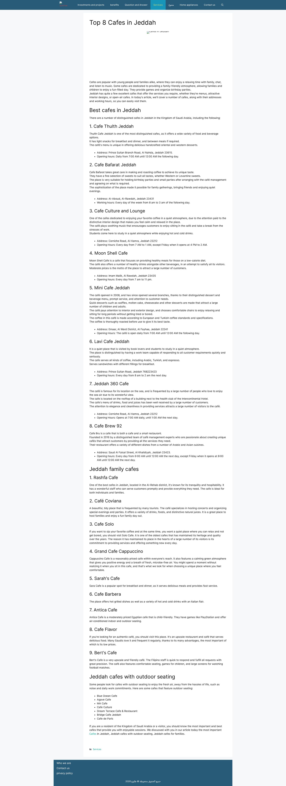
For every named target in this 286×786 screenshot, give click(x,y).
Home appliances (189, 4)
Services (158, 4)
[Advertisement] (157, 59)
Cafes (92, 733)
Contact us (209, 4)
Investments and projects (91, 4)
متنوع (171, 4)
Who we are (64, 763)
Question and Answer (136, 4)
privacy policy (65, 773)
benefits (114, 4)
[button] (222, 5)
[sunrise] (63, 5)
